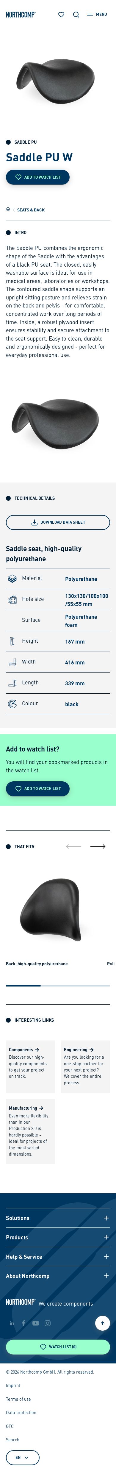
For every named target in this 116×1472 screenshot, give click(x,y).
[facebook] (24, 1323)
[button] (58, 1217)
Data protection (21, 1413)
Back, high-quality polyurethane (37, 963)
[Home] (8, 208)
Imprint (13, 1386)
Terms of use (18, 1399)
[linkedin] (12, 1323)
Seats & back (31, 209)
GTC (10, 1427)
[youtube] (36, 1323)
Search (12, 1440)
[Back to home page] (21, 14)
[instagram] (48, 1323)
